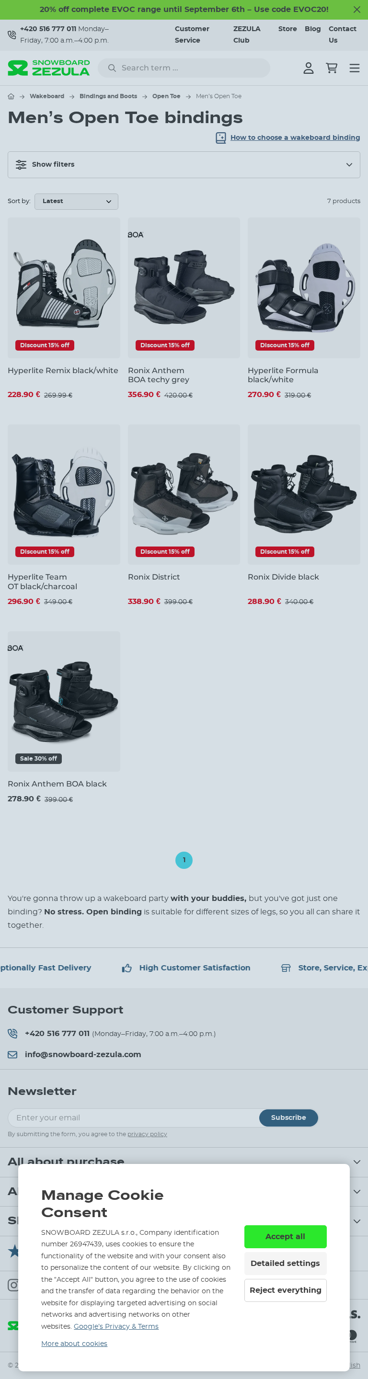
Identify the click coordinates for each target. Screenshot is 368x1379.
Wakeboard (47, 96)
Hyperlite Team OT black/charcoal (42, 581)
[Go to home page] (11, 96)
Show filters (53, 164)
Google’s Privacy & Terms (116, 1326)
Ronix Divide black (283, 576)
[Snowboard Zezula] (49, 68)
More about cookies (74, 1344)
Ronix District (154, 576)
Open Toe (166, 96)
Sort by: (19, 201)
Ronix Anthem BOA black (57, 783)
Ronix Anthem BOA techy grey (158, 375)
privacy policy (147, 1134)
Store (287, 29)
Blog (313, 29)
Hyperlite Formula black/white (283, 375)
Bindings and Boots (108, 96)
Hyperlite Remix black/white (63, 370)
